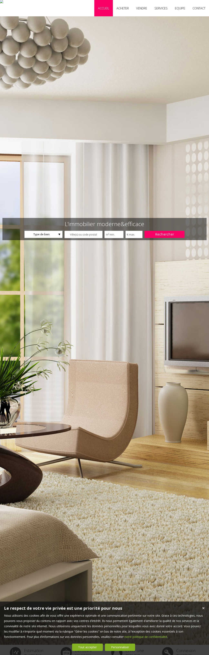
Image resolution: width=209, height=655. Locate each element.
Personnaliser (120, 647)
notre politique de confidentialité (146, 637)
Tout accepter (87, 647)
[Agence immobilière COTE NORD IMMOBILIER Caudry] (1, 1)
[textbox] (83, 234)
